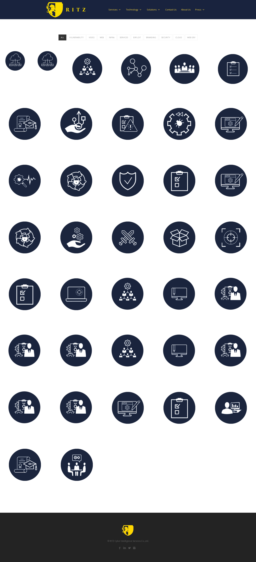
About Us (186, 9)
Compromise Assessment (18, 263)
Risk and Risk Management (20, 433)
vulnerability (76, 37)
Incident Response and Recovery (74, 263)
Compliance (217, 320)
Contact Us (171, 9)
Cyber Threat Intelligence (225, 263)
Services (113, 9)
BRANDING (151, 37)
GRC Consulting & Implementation (179, 376)
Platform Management (82, 92)
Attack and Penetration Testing (74, 320)
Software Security (169, 263)
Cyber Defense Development (124, 263)
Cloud (178, 37)
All (62, 37)
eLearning (9, 149)
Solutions (152, 9)
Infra (111, 37)
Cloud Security (12, 92)
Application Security (170, 149)
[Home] (66, 10)
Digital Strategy (13, 376)
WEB (102, 37)
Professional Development (71, 149)
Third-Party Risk (116, 320)
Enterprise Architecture (172, 206)
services (124, 37)
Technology (132, 9)
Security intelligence (222, 149)
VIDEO (92, 37)
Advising (60, 376)
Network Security (117, 206)
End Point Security (14, 206)
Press (198, 9)
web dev (191, 37)
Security (165, 37)
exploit (137, 37)
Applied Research (13, 320)
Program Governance (129, 92)
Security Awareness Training (124, 149)
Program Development (120, 376)
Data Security (63, 206)
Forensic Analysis (220, 206)
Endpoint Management (44, 91)
